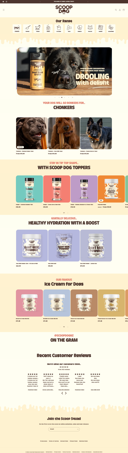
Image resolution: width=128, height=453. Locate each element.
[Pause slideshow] (73, 97)
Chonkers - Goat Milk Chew (55, 151)
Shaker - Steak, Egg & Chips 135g (51, 204)
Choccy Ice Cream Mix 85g (77, 318)
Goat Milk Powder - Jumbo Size (88, 263)
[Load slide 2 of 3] (62, 97)
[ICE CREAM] (58, 29)
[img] (64, 367)
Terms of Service (54, 441)
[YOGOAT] (38, 29)
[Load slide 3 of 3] (64, 97)
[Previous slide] (55, 97)
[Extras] (111, 29)
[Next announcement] (88, 1)
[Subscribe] (78, 429)
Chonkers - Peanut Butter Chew (88, 151)
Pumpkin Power (102, 204)
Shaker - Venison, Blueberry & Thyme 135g (82, 204)
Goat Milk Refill (52, 263)
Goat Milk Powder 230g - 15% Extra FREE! (27, 263)
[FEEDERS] (100, 29)
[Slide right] (68, 213)
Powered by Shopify (39, 452)
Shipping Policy (83, 441)
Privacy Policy (74, 441)
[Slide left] (60, 213)
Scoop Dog (32, 452)
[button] (4, 10)
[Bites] (69, 29)
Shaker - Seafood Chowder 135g (24, 204)
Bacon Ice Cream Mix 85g (22, 318)
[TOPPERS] (27, 29)
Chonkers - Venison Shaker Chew (25, 151)
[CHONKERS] (17, 29)
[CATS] (90, 29)
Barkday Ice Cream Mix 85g (50, 318)
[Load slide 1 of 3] (59, 97)
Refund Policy (64, 441)
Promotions (43, 441)
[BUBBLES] (79, 29)
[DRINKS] (48, 29)
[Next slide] (69, 97)
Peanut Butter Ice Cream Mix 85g (107, 318)
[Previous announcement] (40, 1)
